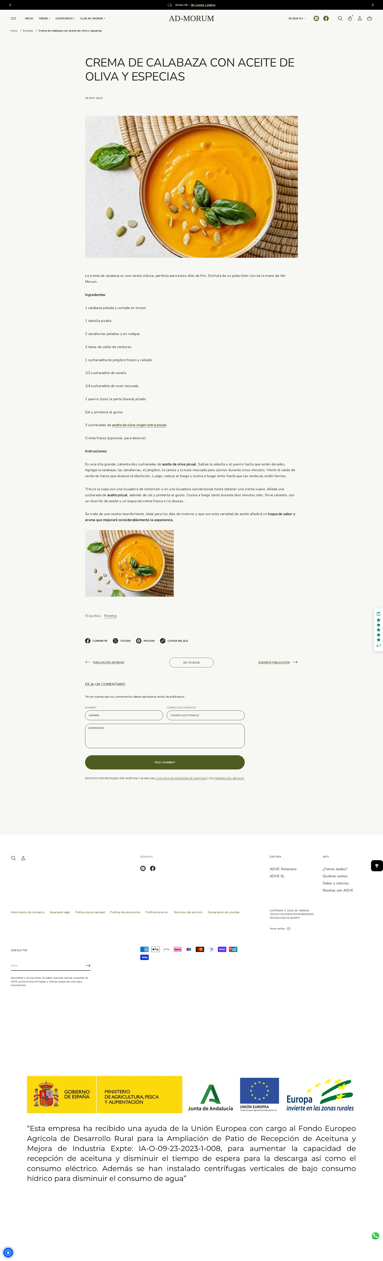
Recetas (28, 30)
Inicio (14, 30)
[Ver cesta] (369, 18)
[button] (340, 18)
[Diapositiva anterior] (10, 5)
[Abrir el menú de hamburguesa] (13, 18)
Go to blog (191, 662)
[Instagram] (316, 18)
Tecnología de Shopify (285, 917)
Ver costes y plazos (203, 4)
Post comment (165, 762)
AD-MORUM (191, 18)
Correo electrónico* (181, 707)
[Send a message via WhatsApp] (375, 1236)
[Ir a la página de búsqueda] (340, 18)
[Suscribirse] (88, 965)
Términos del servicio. (229, 778)
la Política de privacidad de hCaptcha (181, 778)
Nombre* (91, 707)
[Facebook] (326, 18)
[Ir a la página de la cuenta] (360, 18)
